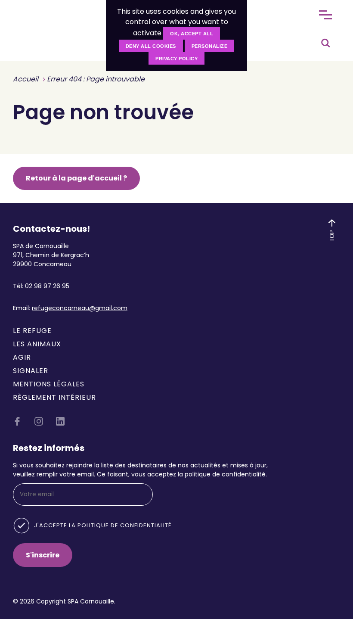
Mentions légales (48, 384)
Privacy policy (176, 58)
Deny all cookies (151, 46)
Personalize (210, 46)
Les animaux (37, 344)
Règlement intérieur (54, 397)
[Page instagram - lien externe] (38, 423)
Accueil (25, 79)
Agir (22, 357)
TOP (331, 235)
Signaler (30, 371)
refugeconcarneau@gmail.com (79, 308)
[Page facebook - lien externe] (17, 423)
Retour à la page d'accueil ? (76, 178)
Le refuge (32, 331)
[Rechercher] (325, 40)
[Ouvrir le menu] (325, 15)
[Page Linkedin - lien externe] (60, 423)
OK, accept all (191, 33)
